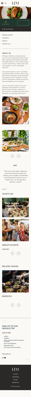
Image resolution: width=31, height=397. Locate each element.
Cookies (15, 374)
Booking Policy (9, 345)
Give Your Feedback (10, 343)
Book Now (23, 23)
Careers (6, 338)
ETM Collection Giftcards (12, 347)
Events (6, 336)
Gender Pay (15, 382)
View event (5, 249)
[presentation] (12, 156)
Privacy (15, 379)
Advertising (15, 377)
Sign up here (6, 332)
